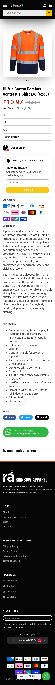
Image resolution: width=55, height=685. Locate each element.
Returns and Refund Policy (16, 556)
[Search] (49, 13)
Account (44, 5)
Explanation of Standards (15, 517)
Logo (17, 5)
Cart (50, 5)
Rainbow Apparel (22, 679)
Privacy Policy (10, 551)
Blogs (6, 521)
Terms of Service (11, 561)
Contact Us (8, 526)
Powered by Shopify (39, 679)
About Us (7, 512)
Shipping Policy (10, 546)
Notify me (27, 189)
